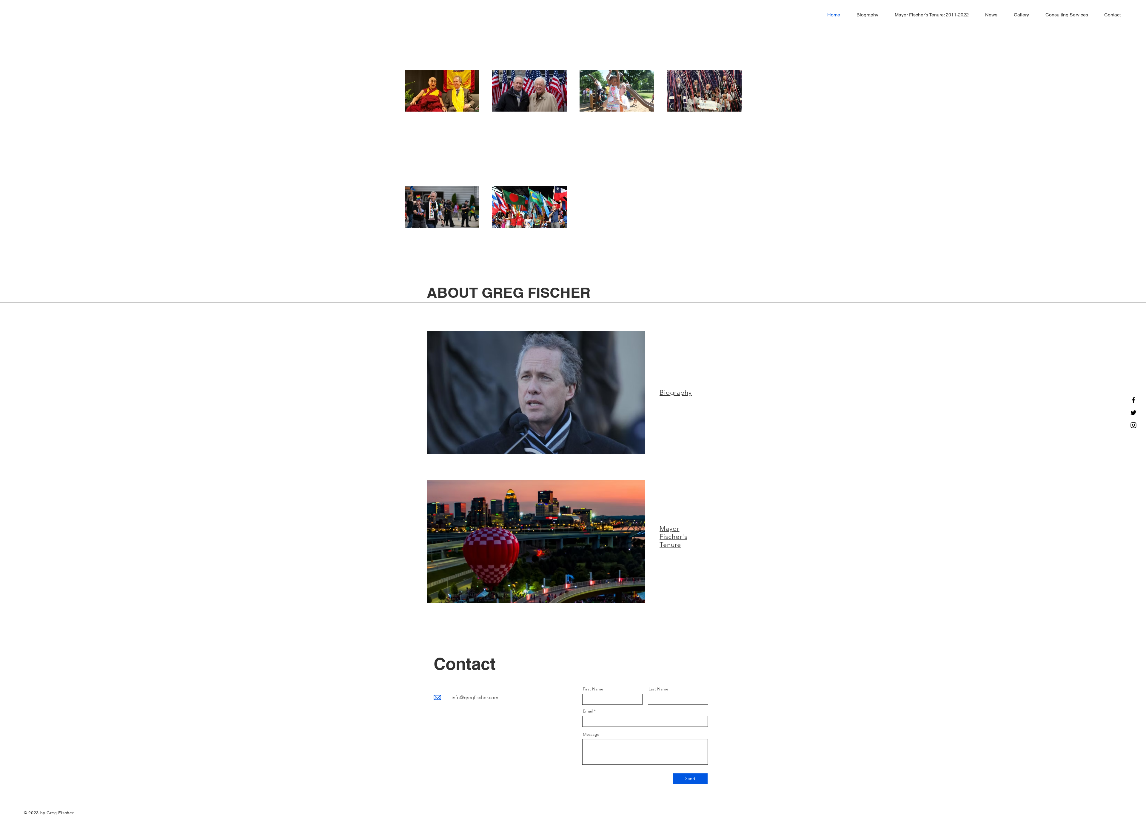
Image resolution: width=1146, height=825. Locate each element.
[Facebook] (1133, 400)
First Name (593, 689)
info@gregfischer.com (475, 697)
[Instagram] (1133, 425)
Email (588, 711)
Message (591, 734)
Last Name (658, 689)
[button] (928, 14)
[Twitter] (1133, 413)
